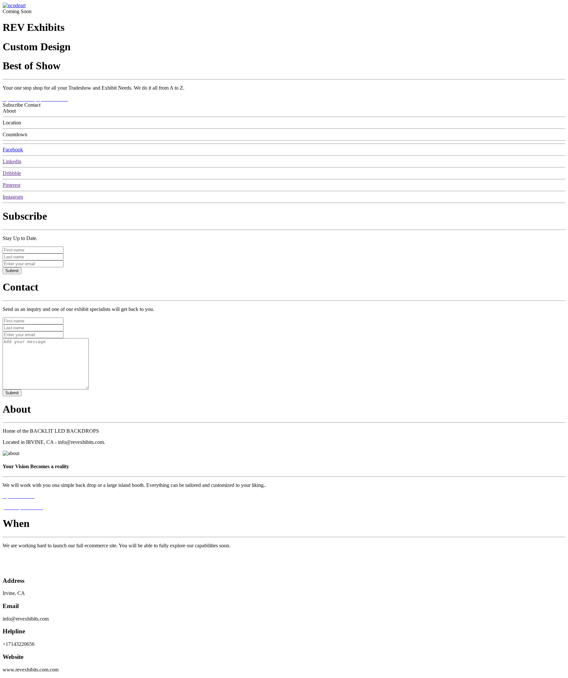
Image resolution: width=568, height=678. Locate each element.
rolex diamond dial (22, 556)
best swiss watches (22, 568)
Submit (12, 270)
